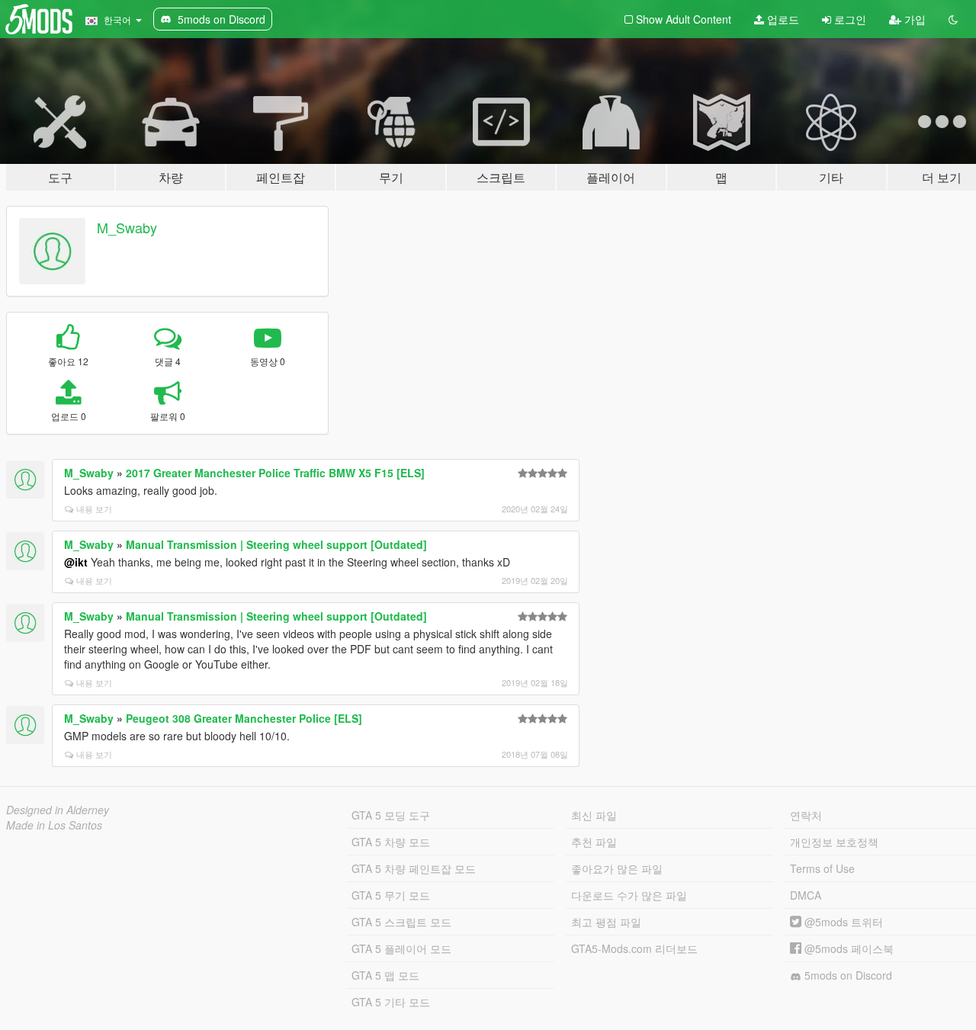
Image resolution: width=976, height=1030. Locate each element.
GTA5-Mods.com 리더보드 (634, 948)
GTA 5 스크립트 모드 (401, 921)
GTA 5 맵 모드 (385, 975)
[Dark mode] (953, 19)
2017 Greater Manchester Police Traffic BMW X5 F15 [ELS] (275, 472)
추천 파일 (594, 841)
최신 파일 (594, 815)
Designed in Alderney (57, 809)
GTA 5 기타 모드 (391, 1001)
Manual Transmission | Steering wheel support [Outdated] (276, 544)
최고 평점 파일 (606, 921)
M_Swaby (127, 227)
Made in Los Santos (54, 825)
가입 (913, 19)
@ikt (76, 562)
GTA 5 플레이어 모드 (401, 948)
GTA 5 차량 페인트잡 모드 (414, 868)
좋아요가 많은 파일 (617, 868)
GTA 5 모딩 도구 (391, 815)
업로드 (781, 19)
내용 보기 (94, 508)
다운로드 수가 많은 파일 (629, 895)
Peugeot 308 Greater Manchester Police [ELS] (244, 718)
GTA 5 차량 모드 (391, 841)
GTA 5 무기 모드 (391, 895)
